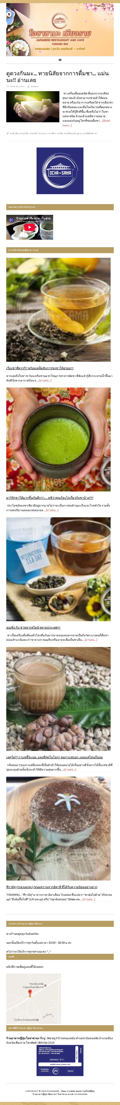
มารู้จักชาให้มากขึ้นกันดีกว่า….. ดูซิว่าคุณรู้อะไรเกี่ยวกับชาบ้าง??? (49, 498)
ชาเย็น (60, 133)
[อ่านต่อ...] (45, 380)
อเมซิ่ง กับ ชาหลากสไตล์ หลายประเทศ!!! (33, 627)
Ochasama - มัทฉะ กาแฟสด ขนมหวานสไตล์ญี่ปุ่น (71, 1091)
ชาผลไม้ (33, 133)
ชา (96, 133)
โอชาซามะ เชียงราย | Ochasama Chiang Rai (60, 29)
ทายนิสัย (87, 133)
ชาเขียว (52, 133)
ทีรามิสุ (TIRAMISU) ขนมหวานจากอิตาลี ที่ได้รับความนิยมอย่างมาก (51, 887)
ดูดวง (79, 133)
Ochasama (81, 1094)
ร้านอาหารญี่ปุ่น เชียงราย (44, 1094)
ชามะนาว (43, 133)
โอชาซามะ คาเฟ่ (65, 1094)
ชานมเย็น (24, 133)
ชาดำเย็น (14, 133)
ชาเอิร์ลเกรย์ (70, 133)
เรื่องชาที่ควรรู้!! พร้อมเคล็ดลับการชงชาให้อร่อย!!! (39, 368)
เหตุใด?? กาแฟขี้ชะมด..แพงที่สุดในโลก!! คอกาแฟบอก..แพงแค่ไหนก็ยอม (54, 757)
